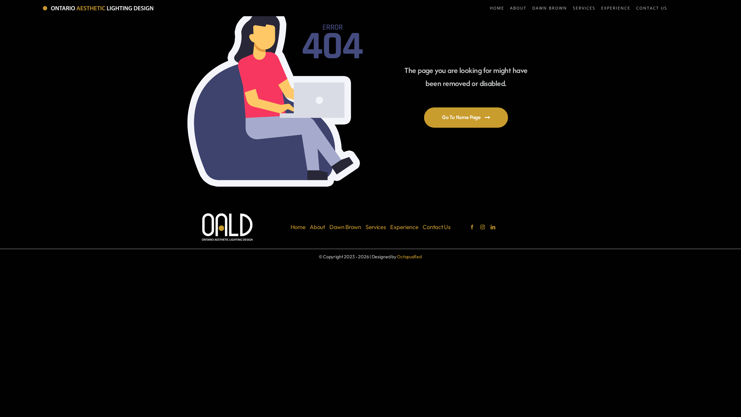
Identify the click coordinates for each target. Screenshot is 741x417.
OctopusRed (409, 256)
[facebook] (472, 227)
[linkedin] (493, 227)
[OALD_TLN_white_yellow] (99, 7)
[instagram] (482, 227)
